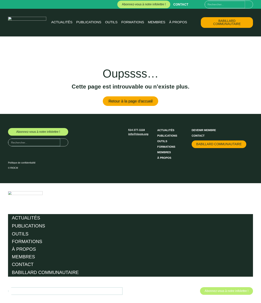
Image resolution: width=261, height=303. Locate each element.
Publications (88, 22)
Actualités (61, 22)
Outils (111, 22)
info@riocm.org (138, 133)
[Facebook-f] (194, 4)
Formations (132, 22)
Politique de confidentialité (22, 162)
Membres (156, 22)
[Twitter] (202, 4)
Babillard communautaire (45, 272)
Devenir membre (204, 130)
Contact (180, 4)
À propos (178, 22)
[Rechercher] (249, 4)
